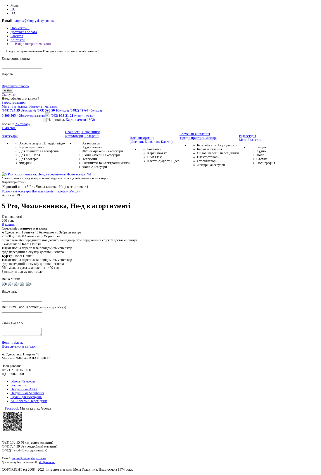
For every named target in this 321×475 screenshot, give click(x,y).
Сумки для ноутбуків (26, 397)
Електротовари (208, 157)
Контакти (17, 40)
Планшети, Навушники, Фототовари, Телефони (83, 134)
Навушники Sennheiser (27, 393)
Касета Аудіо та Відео (163, 161)
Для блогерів (28, 159)
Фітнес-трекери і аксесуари (102, 151)
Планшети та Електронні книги (106, 163)
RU (13, 9)
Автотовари (91, 143)
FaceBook (12, 408)
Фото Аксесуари (94, 167)
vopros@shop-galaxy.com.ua (34, 20)
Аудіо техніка (92, 147)
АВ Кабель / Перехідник (28, 401)
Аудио (261, 151)
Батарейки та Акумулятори (217, 145)
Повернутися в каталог (19, 346)
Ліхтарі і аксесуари (211, 165)
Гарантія (16, 36)
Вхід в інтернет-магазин (33, 44)
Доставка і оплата (23, 32)
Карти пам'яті (157, 153)
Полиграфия (265, 163)
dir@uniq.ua (47, 462)
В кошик (8, 224)
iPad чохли (18, 385)
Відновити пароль (15, 86)
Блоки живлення (209, 149)
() (19, 110)
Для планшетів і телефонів (39, 151)
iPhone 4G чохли (22, 381)
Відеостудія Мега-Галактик (250, 138)
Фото (260, 155)
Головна (8, 191)
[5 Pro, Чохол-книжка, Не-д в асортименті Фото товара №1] (46, 174)
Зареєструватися (14, 102)
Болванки (154, 149)
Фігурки (25, 163)
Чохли (76, 191)
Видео (261, 147)
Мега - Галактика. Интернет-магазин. (30, 106)
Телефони (89, 159)
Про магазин (19, 28)
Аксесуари (10, 136)
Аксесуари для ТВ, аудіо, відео (42, 143)
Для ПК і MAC (30, 155)
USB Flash (154, 157)
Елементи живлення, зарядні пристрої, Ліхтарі (198, 136)
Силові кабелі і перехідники (218, 153)
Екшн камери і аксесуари (101, 155)
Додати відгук (12, 342)
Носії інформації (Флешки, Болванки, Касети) (151, 140)
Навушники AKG (23, 389)
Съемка (262, 159)
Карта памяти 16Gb (80, 120)
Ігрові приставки (32, 147)
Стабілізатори (207, 161)
